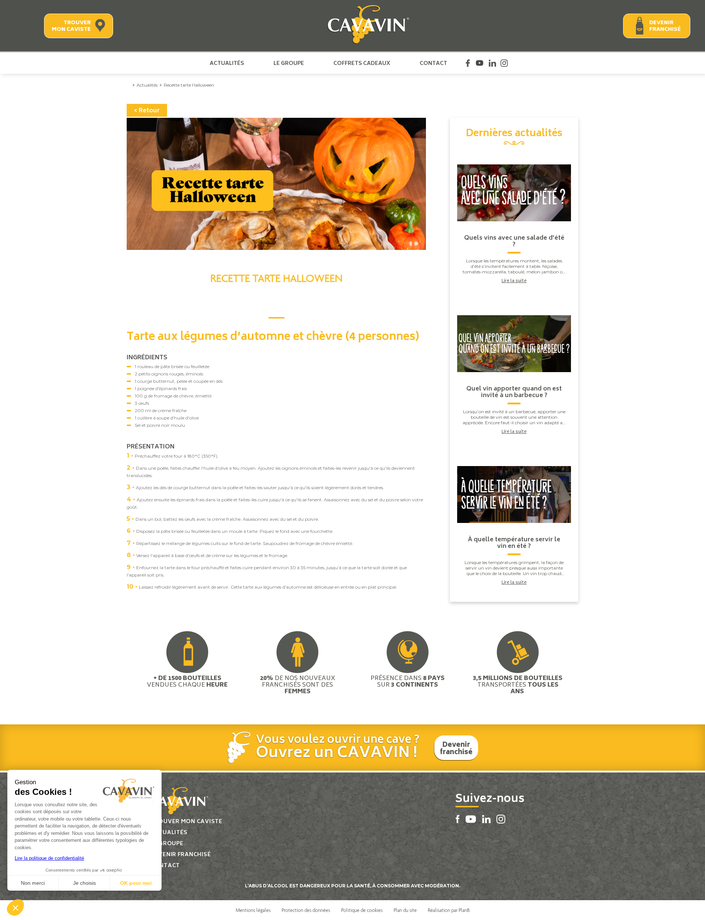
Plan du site (405, 910)
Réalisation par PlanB (449, 910)
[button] (15, 907)
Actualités (227, 63)
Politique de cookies (362, 910)
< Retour (147, 111)
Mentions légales (253, 910)
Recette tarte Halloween (189, 85)
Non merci (33, 883)
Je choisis (84, 883)
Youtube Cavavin (479, 63)
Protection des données (306, 910)
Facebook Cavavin (468, 63)
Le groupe (289, 63)
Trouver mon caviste (71, 26)
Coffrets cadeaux (361, 63)
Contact (433, 63)
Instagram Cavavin (504, 63)
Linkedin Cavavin (492, 63)
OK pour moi (136, 883)
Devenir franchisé (665, 26)
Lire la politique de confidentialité (49, 858)
